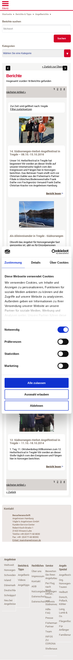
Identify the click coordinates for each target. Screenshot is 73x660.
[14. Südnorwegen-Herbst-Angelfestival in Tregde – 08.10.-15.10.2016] (36, 142)
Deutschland (11, 590)
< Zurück (11, 492)
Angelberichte (25, 575)
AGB (34, 586)
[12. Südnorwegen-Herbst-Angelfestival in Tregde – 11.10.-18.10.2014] (36, 430)
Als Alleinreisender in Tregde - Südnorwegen (36, 236)
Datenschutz (39, 596)
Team (48, 631)
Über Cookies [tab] (59, 262)
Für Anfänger (64, 627)
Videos (22, 580)
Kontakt (36, 581)
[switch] (63, 342)
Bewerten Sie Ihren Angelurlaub (51, 574)
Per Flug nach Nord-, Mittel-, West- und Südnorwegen (53, 593)
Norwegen (9, 570)
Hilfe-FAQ (48, 610)
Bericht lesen (53, 193)
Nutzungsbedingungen (44, 591)
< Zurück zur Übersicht (54, 66)
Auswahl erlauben (36, 394)
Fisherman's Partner (52, 624)
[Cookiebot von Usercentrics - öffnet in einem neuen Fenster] (52, 251)
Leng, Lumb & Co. (63, 612)
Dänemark (10, 585)
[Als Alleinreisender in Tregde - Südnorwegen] (36, 226)
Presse (49, 618)
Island (7, 580)
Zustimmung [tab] (13, 262)
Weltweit (9, 565)
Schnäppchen (11, 595)
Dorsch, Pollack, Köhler (63, 600)
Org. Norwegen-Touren (65, 583)
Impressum (38, 576)
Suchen (61, 38)
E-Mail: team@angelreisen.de (26, 540)
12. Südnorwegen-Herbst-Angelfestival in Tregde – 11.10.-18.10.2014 (35, 441)
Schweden (10, 575)
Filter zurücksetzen (21, 109)
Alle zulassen (36, 383)
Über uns (36, 571)
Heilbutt (63, 592)
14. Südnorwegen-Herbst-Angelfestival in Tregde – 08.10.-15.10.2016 (35, 152)
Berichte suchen (11, 21)
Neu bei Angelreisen (10, 602)
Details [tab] (36, 262)
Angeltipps (24, 585)
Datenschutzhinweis (43, 601)
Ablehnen (36, 405)
